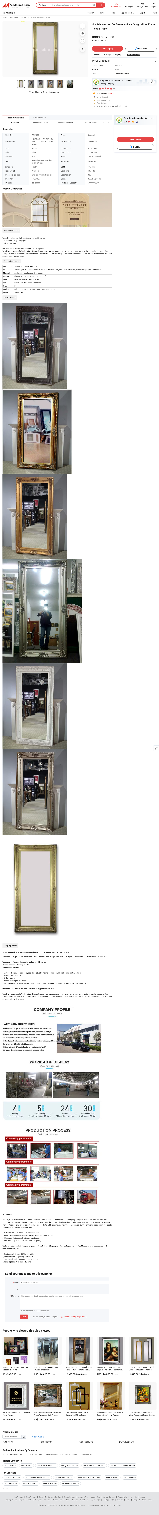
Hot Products (18, 1497)
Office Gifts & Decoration (46, 1465)
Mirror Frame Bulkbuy (70, 1483)
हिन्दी (113, 1500)
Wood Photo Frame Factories (89, 1477)
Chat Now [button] (142, 49)
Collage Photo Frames (69, 1465)
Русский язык (57, 1500)
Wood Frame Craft (50, 1483)
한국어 (99, 1500)
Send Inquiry (107, 49)
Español (29, 1500)
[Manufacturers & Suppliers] (16, 5)
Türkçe (128, 1500)
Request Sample (133, 55)
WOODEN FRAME (86, 1442)
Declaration (105, 1505)
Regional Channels (109, 1497)
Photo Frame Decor (30, 1483)
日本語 (106, 1500)
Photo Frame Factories (64, 1477)
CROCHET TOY (46, 1442)
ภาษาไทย (120, 1500)
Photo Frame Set (112, 1477)
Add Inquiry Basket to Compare (45, 92)
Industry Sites (95, 1497)
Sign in (154, 6)
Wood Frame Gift (11, 1483)
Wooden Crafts (10, 1465)
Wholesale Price (83, 1497)
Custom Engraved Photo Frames (122, 1465)
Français (47, 1500)
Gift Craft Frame (130, 1477)
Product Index (122, 1497)
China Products (31, 1497)
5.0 (125, 122)
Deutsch (75, 1500)
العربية (93, 1500)
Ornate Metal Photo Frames (94, 1465)
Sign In (95, 106)
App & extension (127, 13)
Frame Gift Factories (12, 1477)
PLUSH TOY (7, 1442)
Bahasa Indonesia (148, 1500)
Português (38, 1500)
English (21, 1500)
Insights (142, 1497)
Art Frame (23, 18)
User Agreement (93, 1505)
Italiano (67, 1500)
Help (113, 13)
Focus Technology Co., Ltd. (63, 1505)
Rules (155, 13)
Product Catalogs (37, 1437)
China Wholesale (69, 1497)
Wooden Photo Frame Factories (37, 1477)
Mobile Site (133, 1497)
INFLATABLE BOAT (125, 1442)
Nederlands (84, 1500)
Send (24, 1317)
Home (4, 18)
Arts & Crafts (13, 18)
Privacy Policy (116, 1505)
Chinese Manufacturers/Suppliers (50, 1497)
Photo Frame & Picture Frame (40, 18)
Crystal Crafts (26, 1465)
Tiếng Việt (136, 1500)
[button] (103, 122)
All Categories (11, 13)
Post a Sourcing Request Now (74, 1317)
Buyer (102, 13)
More (4, 1488)
